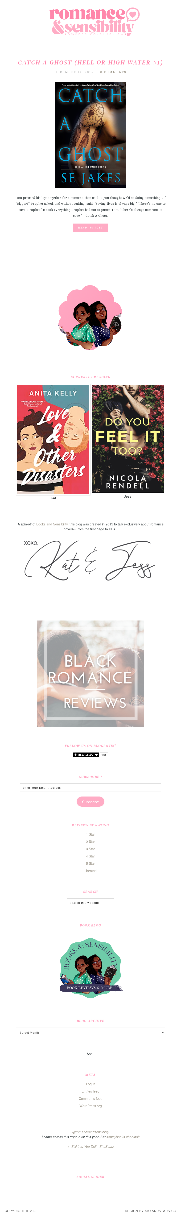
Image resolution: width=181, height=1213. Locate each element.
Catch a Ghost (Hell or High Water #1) (90, 62)
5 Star (90, 863)
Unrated (91, 870)
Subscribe (90, 801)
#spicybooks (116, 1136)
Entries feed (90, 1091)
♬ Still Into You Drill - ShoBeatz (90, 1146)
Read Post (90, 227)
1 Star (90, 834)
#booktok (133, 1136)
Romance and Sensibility (90, 23)
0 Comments (113, 72)
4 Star (90, 856)
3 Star (90, 848)
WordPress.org (90, 1105)
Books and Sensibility (52, 524)
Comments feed (91, 1098)
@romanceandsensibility (90, 1131)
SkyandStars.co (160, 1211)
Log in (90, 1083)
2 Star (90, 841)
